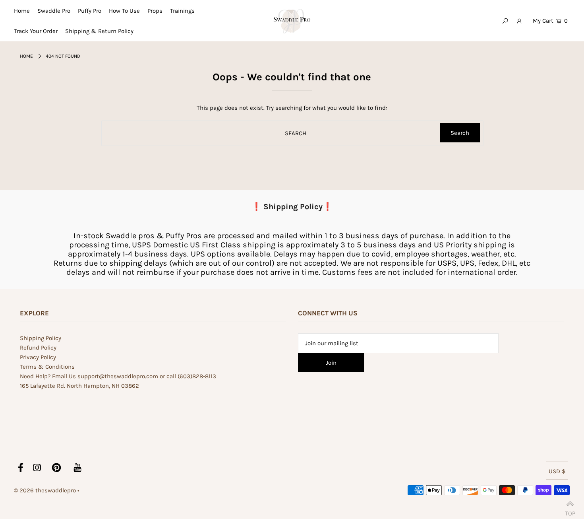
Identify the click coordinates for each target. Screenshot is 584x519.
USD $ (557, 471)
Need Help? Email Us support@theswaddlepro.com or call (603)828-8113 (118, 376)
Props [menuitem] (154, 10)
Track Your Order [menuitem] (36, 31)
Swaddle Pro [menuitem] (53, 10)
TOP (570, 510)
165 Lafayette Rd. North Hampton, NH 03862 (79, 385)
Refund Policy (38, 347)
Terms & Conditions (47, 366)
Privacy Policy (38, 357)
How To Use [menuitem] (124, 10)
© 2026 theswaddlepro (45, 490)
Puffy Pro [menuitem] (89, 10)
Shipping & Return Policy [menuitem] (99, 31)
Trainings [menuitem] (182, 10)
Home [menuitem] (22, 10)
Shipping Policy (40, 338)
